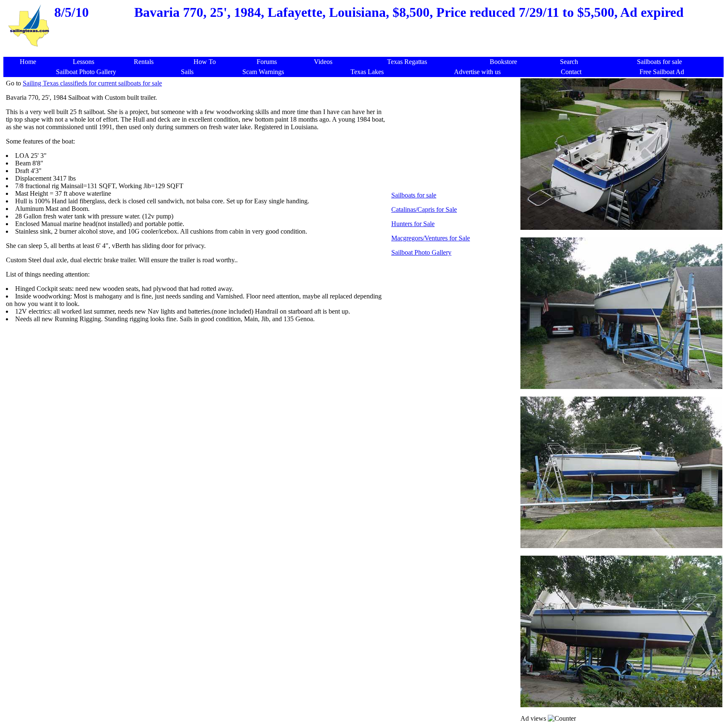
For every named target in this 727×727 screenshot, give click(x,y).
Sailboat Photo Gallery (421, 252)
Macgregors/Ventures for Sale (430, 238)
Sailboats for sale (413, 195)
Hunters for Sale (413, 223)
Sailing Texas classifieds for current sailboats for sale (92, 83)
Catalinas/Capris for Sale (424, 209)
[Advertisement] (365, 52)
